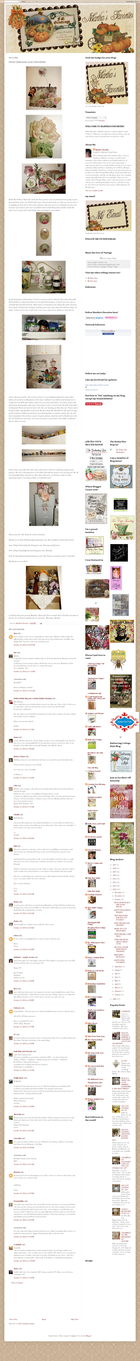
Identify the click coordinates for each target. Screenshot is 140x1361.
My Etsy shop (92, 281)
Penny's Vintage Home (96, 957)
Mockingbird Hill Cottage (94, 923)
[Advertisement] (43, 1301)
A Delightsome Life (94, 693)
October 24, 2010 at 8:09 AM (24, 1147)
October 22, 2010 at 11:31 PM (24, 671)
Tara (15, 633)
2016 (115, 868)
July (116, 973)
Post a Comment (17, 1283)
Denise (16, 902)
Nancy (16, 1268)
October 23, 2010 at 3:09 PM (24, 1000)
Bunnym (17, 1172)
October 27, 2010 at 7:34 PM (24, 1278)
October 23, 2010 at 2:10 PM (24, 949)
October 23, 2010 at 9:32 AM (24, 913)
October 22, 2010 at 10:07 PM (24, 645)
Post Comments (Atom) (26, 1323)
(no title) (124, 1060)
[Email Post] (40, 623)
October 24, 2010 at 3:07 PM (24, 1193)
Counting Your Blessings (96, 784)
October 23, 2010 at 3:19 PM (24, 1043)
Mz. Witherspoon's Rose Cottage (96, 943)
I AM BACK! (125, 1011)
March (117, 987)
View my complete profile (94, 190)
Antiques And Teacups (96, 713)
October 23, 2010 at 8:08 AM (24, 838)
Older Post (74, 1319)
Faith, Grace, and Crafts (96, 823)
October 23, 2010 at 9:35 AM (24, 928)
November (118, 896)
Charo (16, 935)
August (117, 970)
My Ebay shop (92, 278)
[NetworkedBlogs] (108, 331)
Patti (15, 846)
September (118, 966)
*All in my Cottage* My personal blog (96, 664)
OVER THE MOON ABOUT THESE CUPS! (121, 941)
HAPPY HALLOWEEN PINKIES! (122, 911)
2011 (115, 886)
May (116, 980)
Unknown (17, 1008)
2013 (115, 879)
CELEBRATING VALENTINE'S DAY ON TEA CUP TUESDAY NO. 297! (121, 1162)
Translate (101, 120)
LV (15, 1034)
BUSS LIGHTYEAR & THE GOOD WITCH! (122, 904)
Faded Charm (93, 810)
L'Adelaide (17, 1244)
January (118, 994)
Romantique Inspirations (96, 984)
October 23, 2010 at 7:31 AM (24, 807)
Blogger (88, 1336)
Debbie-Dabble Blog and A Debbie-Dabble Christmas (33, 698)
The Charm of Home (95, 1039)
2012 (115, 882)
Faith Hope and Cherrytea (23, 1051)
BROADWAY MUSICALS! (119, 956)
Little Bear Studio (94, 878)
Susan (16, 737)
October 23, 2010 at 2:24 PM (24, 981)
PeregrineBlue (19, 1201)
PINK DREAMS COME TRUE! (122, 935)
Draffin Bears (19, 1078)
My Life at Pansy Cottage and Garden (96, 928)
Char (15, 785)
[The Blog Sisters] (121, 487)
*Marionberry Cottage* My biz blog (96, 679)
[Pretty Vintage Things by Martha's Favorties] (86, 387)
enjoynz (73, 1336)
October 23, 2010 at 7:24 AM (24, 777)
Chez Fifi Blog (93, 767)
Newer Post (13, 1319)
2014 (115, 875)
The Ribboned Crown (95, 1079)
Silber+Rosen (92, 1023)
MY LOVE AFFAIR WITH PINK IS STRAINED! (121, 949)
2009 (115, 999)
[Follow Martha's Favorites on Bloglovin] (94, 319)
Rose (15, 988)
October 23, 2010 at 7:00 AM (24, 749)
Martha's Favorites (102, 150)
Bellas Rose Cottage (95, 739)
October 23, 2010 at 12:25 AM (24, 690)
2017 (115, 865)
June (116, 977)
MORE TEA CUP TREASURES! (120, 929)
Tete (15, 652)
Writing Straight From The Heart (96, 1100)
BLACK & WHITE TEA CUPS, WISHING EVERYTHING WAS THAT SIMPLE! (121, 1083)
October (118, 899)
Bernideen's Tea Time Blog (95, 754)
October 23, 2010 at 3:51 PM (24, 1070)
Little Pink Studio (94, 891)
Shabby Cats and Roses (96, 1010)
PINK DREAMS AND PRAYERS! (122, 924)
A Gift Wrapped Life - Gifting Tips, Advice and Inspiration (96, 698)
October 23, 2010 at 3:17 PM (24, 1027)
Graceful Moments (94, 850)
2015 (115, 872)
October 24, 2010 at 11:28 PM (24, 1261)
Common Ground (94, 771)
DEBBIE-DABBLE (95, 797)
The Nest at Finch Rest (96, 1066)
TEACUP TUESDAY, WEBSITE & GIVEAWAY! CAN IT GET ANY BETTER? (121, 1038)
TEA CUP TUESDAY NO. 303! (125, 1187)
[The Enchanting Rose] (96, 480)
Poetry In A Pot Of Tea (96, 970)
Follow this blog (108, 333)
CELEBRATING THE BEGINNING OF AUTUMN (126, 1237)
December (118, 892)
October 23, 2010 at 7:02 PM (24, 1106)
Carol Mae (17, 1138)
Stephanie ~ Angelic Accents (24, 957)
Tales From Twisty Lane (96, 1036)
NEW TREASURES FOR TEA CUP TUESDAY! (121, 917)
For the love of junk (95, 837)
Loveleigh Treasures (95, 894)
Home (44, 1319)
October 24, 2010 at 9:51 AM (24, 1164)
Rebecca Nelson (19, 756)
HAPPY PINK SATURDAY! (119, 961)
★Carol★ (17, 1114)
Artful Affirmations (94, 726)
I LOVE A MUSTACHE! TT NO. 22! (126, 1211)
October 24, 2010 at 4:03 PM (24, 1220)
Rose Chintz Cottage (95, 997)
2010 (115, 889)
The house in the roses (96, 1053)
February (118, 991)
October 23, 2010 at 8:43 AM (24, 894)
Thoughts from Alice (95, 1082)
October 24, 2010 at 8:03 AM (24, 1130)
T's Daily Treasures (95, 1086)
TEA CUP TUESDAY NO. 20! (125, 1108)
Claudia (16, 814)
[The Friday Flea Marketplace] (120, 452)
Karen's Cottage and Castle (95, 864)
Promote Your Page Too (91, 389)
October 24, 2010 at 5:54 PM (24, 1236)
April (117, 984)
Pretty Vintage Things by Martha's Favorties (97, 385)
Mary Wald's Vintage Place (95, 908)
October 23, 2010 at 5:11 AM (24, 729)
